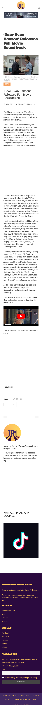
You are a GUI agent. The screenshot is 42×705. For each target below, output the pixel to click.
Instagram (5, 636)
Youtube (5, 640)
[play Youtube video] (21, 316)
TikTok (4, 647)
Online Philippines (29, 700)
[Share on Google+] (17, 399)
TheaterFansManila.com (27, 104)
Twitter (4, 643)
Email (3, 670)
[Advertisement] (21, 170)
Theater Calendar (8, 610)
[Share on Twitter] (14, 399)
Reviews (5, 621)
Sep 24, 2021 (9, 104)
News (4, 614)
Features (5, 617)
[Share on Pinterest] (21, 399)
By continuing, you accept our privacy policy (21, 678)
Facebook (5, 633)
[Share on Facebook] (11, 399)
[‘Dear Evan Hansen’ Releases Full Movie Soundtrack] (21, 432)
